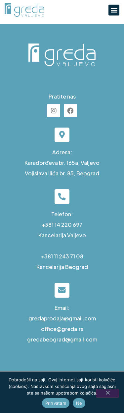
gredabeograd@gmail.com (62, 339)
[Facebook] (70, 110)
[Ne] (107, 393)
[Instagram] (53, 110)
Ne (79, 403)
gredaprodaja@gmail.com (62, 318)
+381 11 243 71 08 (62, 256)
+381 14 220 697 (62, 224)
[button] (113, 10)
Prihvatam (55, 403)
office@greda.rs (62, 328)
